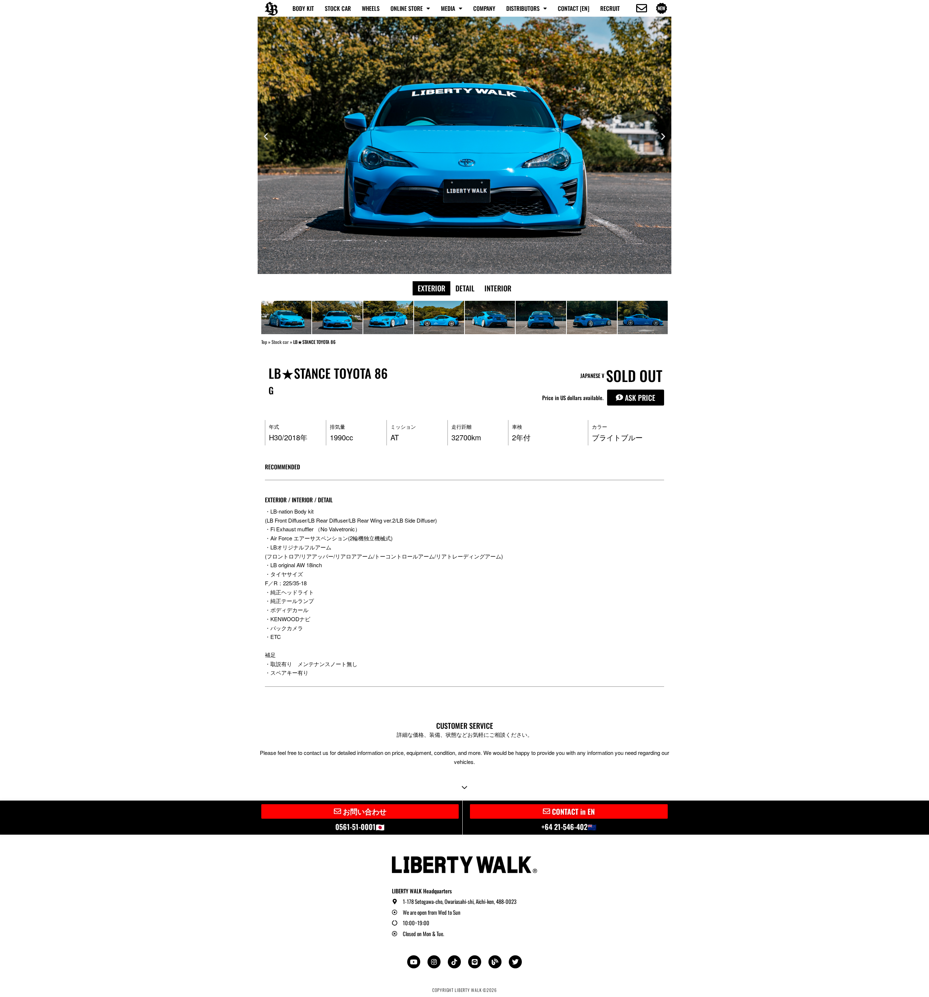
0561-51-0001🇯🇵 (360, 826)
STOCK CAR (338, 8)
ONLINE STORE (406, 8)
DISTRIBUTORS (523, 8)
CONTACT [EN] (573, 8)
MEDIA (448, 8)
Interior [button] (497, 288)
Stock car (280, 341)
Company (484, 8)
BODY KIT (303, 8)
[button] (265, 136)
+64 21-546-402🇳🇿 (569, 826)
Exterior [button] (431, 288)
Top (264, 341)
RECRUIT (610, 8)
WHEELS (371, 8)
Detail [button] (464, 288)
